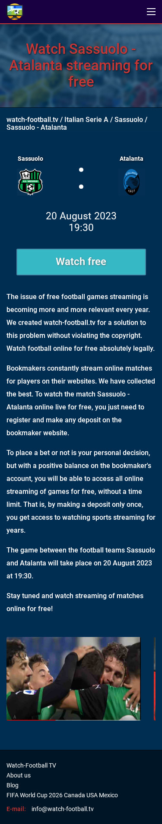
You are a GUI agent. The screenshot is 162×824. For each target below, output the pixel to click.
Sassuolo (128, 119)
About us (18, 775)
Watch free (81, 262)
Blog (12, 785)
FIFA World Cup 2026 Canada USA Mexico (62, 795)
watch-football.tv (32, 119)
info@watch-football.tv (63, 808)
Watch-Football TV (31, 765)
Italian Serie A (86, 119)
